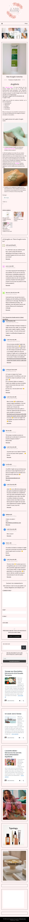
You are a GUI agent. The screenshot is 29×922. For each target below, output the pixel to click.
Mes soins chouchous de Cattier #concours (7, 230)
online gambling (10, 245)
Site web (5, 622)
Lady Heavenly (11, 339)
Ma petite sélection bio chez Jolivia (18, 219)
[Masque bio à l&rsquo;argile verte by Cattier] (7, 214)
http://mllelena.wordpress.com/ (13, 522)
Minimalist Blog (22, 918)
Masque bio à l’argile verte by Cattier (7, 219)
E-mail (5, 616)
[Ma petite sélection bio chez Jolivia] (19, 214)
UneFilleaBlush (10, 321)
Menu (26, 23)
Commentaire (7, 590)
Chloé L (8, 543)
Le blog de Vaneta (10, 369)
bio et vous (13, 94)
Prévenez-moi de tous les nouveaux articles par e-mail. (14, 631)
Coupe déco (14, 863)
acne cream (9, 266)
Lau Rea (8, 464)
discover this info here (11, 292)
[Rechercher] (23, 647)
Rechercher (6, 644)
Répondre (8, 259)
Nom (4, 610)
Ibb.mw (8, 430)
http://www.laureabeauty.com (13, 478)
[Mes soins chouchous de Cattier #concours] (7, 225)
